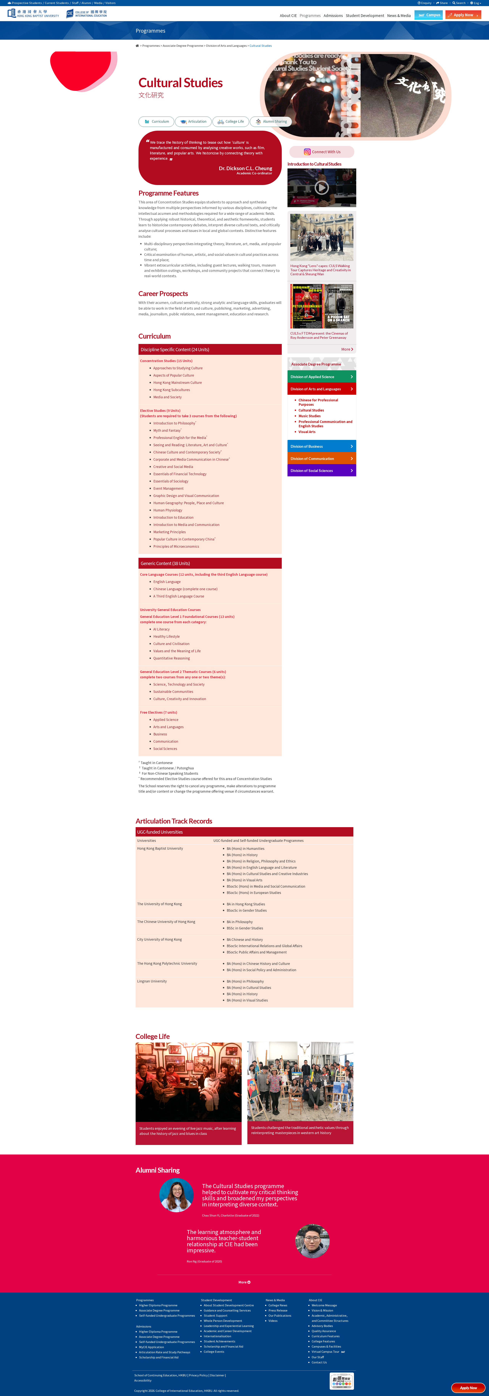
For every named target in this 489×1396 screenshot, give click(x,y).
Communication (165, 741)
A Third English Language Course (178, 596)
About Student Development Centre (229, 1305)
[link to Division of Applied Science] (352, 377)
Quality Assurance (324, 1331)
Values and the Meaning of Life (177, 650)
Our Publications (280, 1315)
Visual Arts (307, 431)
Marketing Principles (169, 531)
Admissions (333, 15)
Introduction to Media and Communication (186, 524)
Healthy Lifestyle (166, 636)
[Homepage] (137, 45)
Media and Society (167, 396)
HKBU (182, 1375)
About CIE (288, 15)
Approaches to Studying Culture (178, 368)
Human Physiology (167, 510)
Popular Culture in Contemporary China (184, 539)
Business (160, 734)
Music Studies (310, 415)
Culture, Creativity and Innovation (179, 698)
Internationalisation (217, 1336)
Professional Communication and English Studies (325, 423)
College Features (323, 1341)
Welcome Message (324, 1305)
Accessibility (142, 1380)
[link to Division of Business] (352, 446)
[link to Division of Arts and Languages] (352, 389)
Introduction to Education (173, 517)
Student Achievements (219, 1341)
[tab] (321, 363)
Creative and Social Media (173, 466)
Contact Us (319, 1362)
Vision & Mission (322, 1310)
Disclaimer (217, 1375)
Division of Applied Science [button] (312, 376)
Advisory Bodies (322, 1326)
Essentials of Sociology (170, 481)
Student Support (215, 1315)
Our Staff (318, 1357)
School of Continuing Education (155, 1375)
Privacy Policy (198, 1375)
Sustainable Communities (173, 691)
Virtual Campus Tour (326, 1351)
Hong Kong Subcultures (171, 389)
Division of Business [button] (307, 446)
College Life (234, 121)
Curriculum (159, 121)
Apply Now (470, 1389)
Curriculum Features (326, 1336)
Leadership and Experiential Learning (229, 1326)
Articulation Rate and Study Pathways (164, 1352)
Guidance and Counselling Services (227, 1310)
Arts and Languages (168, 726)
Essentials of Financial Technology (179, 473)
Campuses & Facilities (326, 1346)
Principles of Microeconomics (176, 546)
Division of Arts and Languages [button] (316, 389)
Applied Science (165, 719)
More (346, 349)
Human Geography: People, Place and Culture (188, 502)
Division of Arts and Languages (226, 45)
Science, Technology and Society (179, 684)
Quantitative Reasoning (171, 658)
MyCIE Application (151, 1347)
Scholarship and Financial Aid (158, 1357)
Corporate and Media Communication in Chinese (191, 459)
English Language (167, 581)
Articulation (196, 121)
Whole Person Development (223, 1321)
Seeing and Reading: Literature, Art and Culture (190, 444)
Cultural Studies (311, 410)
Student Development (365, 15)
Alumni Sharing (274, 121)
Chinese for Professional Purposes (318, 402)
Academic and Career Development (228, 1331)
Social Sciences (165, 748)
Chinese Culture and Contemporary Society (187, 452)
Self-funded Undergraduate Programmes (167, 1315)
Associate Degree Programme (183, 45)
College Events (214, 1351)
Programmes (310, 15)
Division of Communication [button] (312, 458)
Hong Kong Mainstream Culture (177, 382)
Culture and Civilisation (171, 643)
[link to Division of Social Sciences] (352, 471)
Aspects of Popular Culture (173, 375)
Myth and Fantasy (167, 430)
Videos (273, 1321)
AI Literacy (161, 629)
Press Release (278, 1310)
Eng (477, 3)
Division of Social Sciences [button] (312, 470)
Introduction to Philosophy (174, 423)
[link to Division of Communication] (352, 458)
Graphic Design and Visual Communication (186, 495)
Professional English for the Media (180, 437)
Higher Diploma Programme (158, 1305)
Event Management (168, 488)
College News (278, 1305)
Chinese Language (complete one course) (185, 588)
